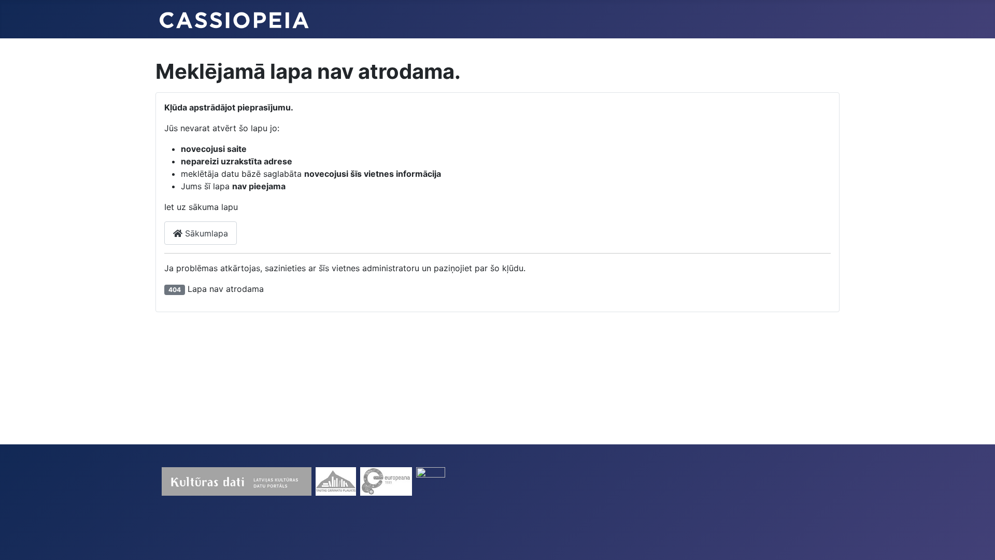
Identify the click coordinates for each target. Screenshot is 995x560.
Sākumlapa (205, 233)
